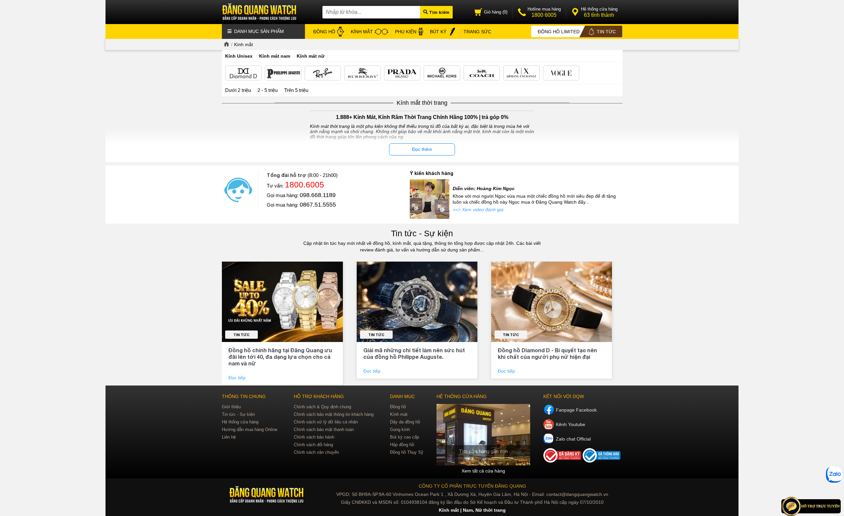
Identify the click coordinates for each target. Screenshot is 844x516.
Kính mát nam (274, 56)
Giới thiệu (231, 406)
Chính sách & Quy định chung (322, 406)
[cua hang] (483, 435)
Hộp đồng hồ (402, 444)
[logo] (267, 495)
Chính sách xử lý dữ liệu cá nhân (326, 421)
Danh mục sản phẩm (258, 31)
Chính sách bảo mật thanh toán (324, 429)
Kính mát (398, 414)
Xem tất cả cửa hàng (483, 470)
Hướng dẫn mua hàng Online (249, 429)
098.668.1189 (318, 195)
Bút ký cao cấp (404, 437)
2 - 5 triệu (267, 90)
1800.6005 (304, 184)
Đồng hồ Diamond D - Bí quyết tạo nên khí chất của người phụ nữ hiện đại (547, 353)
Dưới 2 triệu (238, 90)
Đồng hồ (398, 406)
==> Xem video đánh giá (478, 209)
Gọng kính (400, 429)
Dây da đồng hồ (405, 421)
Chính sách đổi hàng (313, 444)
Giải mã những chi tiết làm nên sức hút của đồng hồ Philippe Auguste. (414, 353)
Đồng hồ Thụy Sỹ (406, 452)
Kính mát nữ (310, 56)
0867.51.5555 (318, 204)
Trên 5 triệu (296, 90)
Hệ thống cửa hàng (240, 421)
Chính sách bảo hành (314, 437)
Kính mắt (243, 44)
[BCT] (563, 461)
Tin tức (241, 334)
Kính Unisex (239, 56)
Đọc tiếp (237, 377)
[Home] (225, 44)
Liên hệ (229, 437)
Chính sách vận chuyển (316, 452)
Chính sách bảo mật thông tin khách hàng (334, 414)
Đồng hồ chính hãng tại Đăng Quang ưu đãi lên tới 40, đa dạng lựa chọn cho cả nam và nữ (280, 356)
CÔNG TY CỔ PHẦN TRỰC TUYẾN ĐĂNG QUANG (472, 486)
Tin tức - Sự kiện (422, 233)
